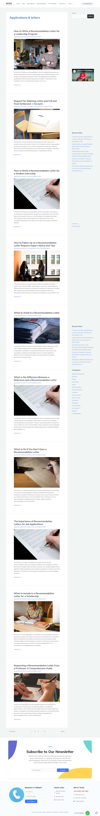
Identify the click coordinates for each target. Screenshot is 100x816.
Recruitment (30, 3)
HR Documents (76, 387)
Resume (74, 411)
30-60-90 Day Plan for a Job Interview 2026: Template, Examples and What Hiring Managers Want (82, 154)
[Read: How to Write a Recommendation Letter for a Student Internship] (37, 193)
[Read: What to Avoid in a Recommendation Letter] (37, 330)
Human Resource (77, 390)
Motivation (75, 403)
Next (63, 731)
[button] (87, 3)
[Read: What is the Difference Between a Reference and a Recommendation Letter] (37, 400)
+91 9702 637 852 (80, 791)
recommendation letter (34, 36)
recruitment (75, 408)
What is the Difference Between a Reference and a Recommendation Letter (35, 378)
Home (18, 3)
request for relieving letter (35, 106)
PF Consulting (52, 3)
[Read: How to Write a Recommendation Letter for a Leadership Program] (37, 54)
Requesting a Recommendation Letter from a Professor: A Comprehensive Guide (36, 667)
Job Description (76, 395)
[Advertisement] (83, 44)
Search (74, 13)
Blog (70, 3)
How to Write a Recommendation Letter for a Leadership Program (37, 32)
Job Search (75, 400)
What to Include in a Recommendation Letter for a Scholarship (34, 595)
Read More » (17, 85)
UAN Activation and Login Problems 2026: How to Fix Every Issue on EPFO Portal (82, 146)
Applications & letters (20, 36)
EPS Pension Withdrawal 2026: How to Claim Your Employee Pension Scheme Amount (82, 168)
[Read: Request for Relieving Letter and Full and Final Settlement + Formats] (37, 124)
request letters (47, 106)
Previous (11, 731)
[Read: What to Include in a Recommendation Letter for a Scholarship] (37, 616)
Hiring (73, 384)
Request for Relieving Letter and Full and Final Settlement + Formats (35, 102)
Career (74, 379)
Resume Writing (41, 3)
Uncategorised (31, 248)
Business (74, 376)
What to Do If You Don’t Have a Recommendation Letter (30, 451)
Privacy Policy (76, 226)
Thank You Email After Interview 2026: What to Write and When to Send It (82, 161)
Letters (29, 455)
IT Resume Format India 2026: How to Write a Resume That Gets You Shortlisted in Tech (82, 139)
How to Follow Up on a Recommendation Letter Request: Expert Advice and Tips (35, 244)
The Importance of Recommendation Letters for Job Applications (33, 523)
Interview (75, 392)
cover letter (75, 382)
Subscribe (62, 770)
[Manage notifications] (96, 813)
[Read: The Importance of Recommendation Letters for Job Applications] (37, 544)
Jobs (23, 3)
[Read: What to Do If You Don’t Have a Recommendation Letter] (37, 472)
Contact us (62, 3)
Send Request (31, 801)
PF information (76, 405)
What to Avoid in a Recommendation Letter (37, 312)
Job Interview (76, 397)
